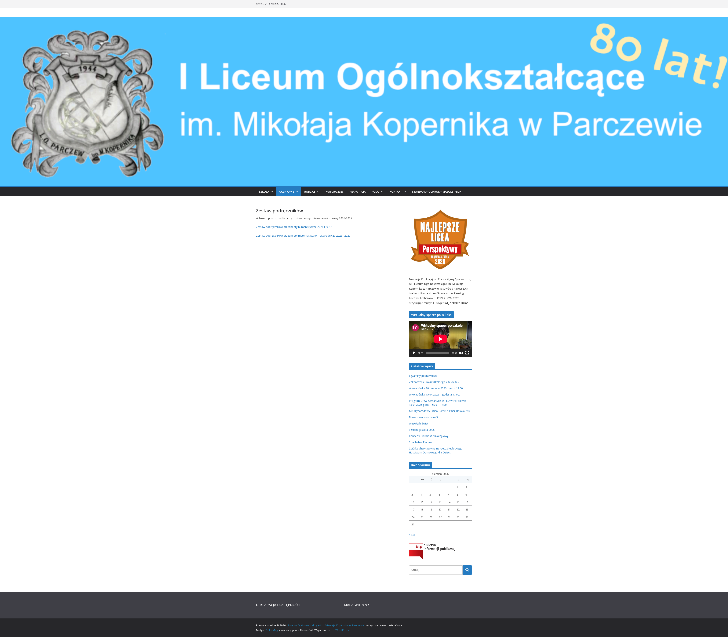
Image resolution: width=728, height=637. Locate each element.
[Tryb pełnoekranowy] (467, 353)
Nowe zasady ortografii (423, 417)
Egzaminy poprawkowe (423, 376)
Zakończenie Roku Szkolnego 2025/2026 (434, 382)
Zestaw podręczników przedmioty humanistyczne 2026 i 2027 (294, 227)
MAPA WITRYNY (356, 605)
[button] (271, 191)
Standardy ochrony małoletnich (436, 191)
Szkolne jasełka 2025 (422, 429)
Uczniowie (286, 191)
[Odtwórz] (414, 353)
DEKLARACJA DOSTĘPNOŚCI (278, 605)
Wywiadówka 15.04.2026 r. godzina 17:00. (434, 394)
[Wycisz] (461, 353)
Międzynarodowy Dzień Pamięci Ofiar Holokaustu (439, 411)
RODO (375, 191)
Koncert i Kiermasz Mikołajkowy (428, 436)
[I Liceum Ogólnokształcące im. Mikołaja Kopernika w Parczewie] (364, 19)
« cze (412, 534)
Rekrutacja (358, 191)
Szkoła (264, 191)
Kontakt (396, 191)
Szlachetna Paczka (420, 442)
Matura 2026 (335, 191)
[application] (440, 339)
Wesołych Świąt (418, 423)
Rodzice (309, 191)
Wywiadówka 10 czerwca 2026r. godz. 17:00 (436, 388)
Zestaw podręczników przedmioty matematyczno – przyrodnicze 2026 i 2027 (303, 235)
